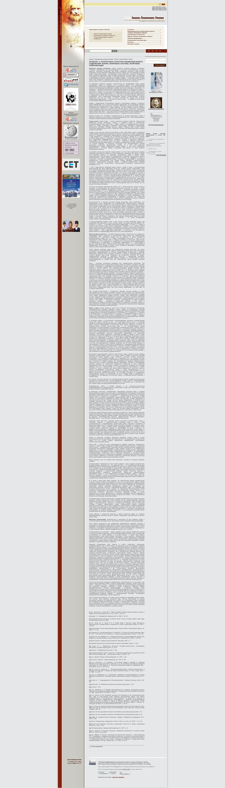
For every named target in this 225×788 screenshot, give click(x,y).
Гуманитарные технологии (136, 34)
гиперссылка (126, 769)
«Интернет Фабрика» (118, 777)
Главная (91, 59)
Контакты (131, 42)
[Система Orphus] (71, 154)
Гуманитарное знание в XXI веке (99, 29)
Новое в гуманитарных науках (103, 33)
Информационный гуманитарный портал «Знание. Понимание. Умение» (141, 32)
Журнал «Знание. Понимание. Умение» (140, 36)
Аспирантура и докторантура (137, 40)
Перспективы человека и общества (104, 35)
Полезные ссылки (133, 44)
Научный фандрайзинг (135, 38)
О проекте (131, 29)
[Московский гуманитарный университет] (92, 765)
